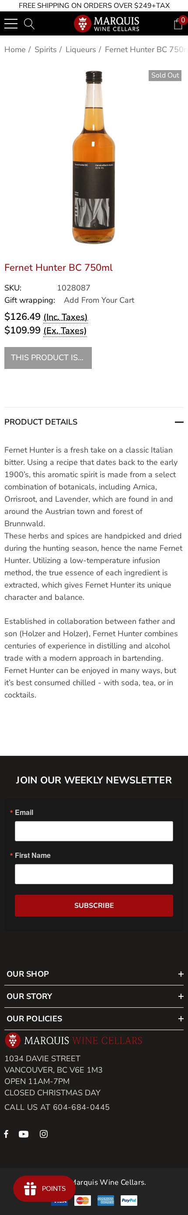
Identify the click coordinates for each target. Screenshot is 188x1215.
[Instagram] (45, 1133)
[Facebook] (6, 1133)
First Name (33, 855)
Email (24, 812)
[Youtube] (25, 1133)
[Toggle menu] (10, 23)
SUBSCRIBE (94, 905)
